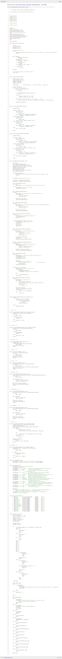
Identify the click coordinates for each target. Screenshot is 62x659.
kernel (8, 4)
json (60, 657)
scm (14, 4)
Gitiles (6, 657)
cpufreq (23, 4)
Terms (11, 657)
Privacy (8, 657)
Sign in (60, 1)
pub (11, 4)
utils (17, 4)
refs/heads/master (36, 4)
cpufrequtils (28, 4)
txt (58, 657)
